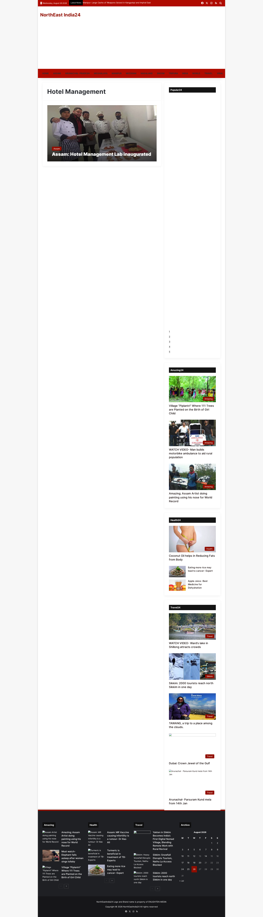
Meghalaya (100, 73)
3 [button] (169, 341)
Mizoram (131, 73)
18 (188, 862)
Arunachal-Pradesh (77, 73)
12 (194, 856)
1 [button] (169, 331)
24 (182, 869)
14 (206, 856)
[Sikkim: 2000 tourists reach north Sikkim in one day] (142, 877)
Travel (208, 73)
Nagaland (147, 73)
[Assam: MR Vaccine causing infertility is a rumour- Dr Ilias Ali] (96, 839)
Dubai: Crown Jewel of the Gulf (189, 763)
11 (188, 856)
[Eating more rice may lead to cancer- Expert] (177, 571)
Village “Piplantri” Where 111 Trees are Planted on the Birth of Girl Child (191, 409)
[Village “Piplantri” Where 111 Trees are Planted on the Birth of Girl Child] (50, 874)
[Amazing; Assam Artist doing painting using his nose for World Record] (50, 837)
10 (182, 856)
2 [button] (169, 336)
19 (194, 862)
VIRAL (220, 73)
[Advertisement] (131, 46)
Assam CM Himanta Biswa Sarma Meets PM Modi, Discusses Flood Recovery (119, 2)
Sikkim (161, 73)
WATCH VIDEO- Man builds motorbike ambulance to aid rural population (190, 453)
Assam (57, 73)
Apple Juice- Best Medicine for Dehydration (198, 584)
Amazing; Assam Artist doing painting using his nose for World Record (190, 497)
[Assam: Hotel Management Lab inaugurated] (102, 133)
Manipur (117, 73)
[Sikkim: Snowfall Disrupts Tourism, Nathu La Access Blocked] (142, 861)
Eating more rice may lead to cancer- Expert (116, 869)
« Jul (181, 881)
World (196, 73)
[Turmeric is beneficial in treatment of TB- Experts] (96, 855)
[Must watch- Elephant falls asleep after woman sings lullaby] (50, 855)
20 (200, 862)
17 (183, 862)
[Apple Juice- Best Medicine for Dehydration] (177, 585)
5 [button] (169, 352)
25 (188, 869)
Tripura (173, 73)
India (185, 73)
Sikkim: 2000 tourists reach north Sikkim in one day (164, 876)
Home (45, 73)
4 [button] (169, 347)
